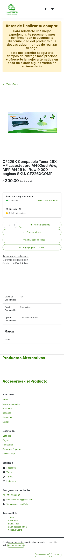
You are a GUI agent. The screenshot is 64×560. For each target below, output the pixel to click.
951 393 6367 (13, 495)
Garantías (7, 417)
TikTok (9, 477)
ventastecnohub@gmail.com (19, 499)
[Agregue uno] (14, 225)
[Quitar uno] (5, 225)
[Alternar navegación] (58, 9)
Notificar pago (9, 453)
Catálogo (7, 436)
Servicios (7, 413)
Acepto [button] (56, 555)
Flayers (6, 440)
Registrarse (8, 445)
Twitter (9, 472)
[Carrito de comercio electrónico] (45, 9)
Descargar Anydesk (12, 449)
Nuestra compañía (11, 404)
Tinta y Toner (12, 84)
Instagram (11, 481)
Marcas (6, 422)
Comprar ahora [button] (33, 232)
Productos (7, 408)
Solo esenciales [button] (42, 555)
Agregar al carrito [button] (42, 225)
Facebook (11, 468)
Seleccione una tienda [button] (48, 200)
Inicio (5, 399)
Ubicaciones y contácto (17, 504)
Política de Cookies (16, 545)
